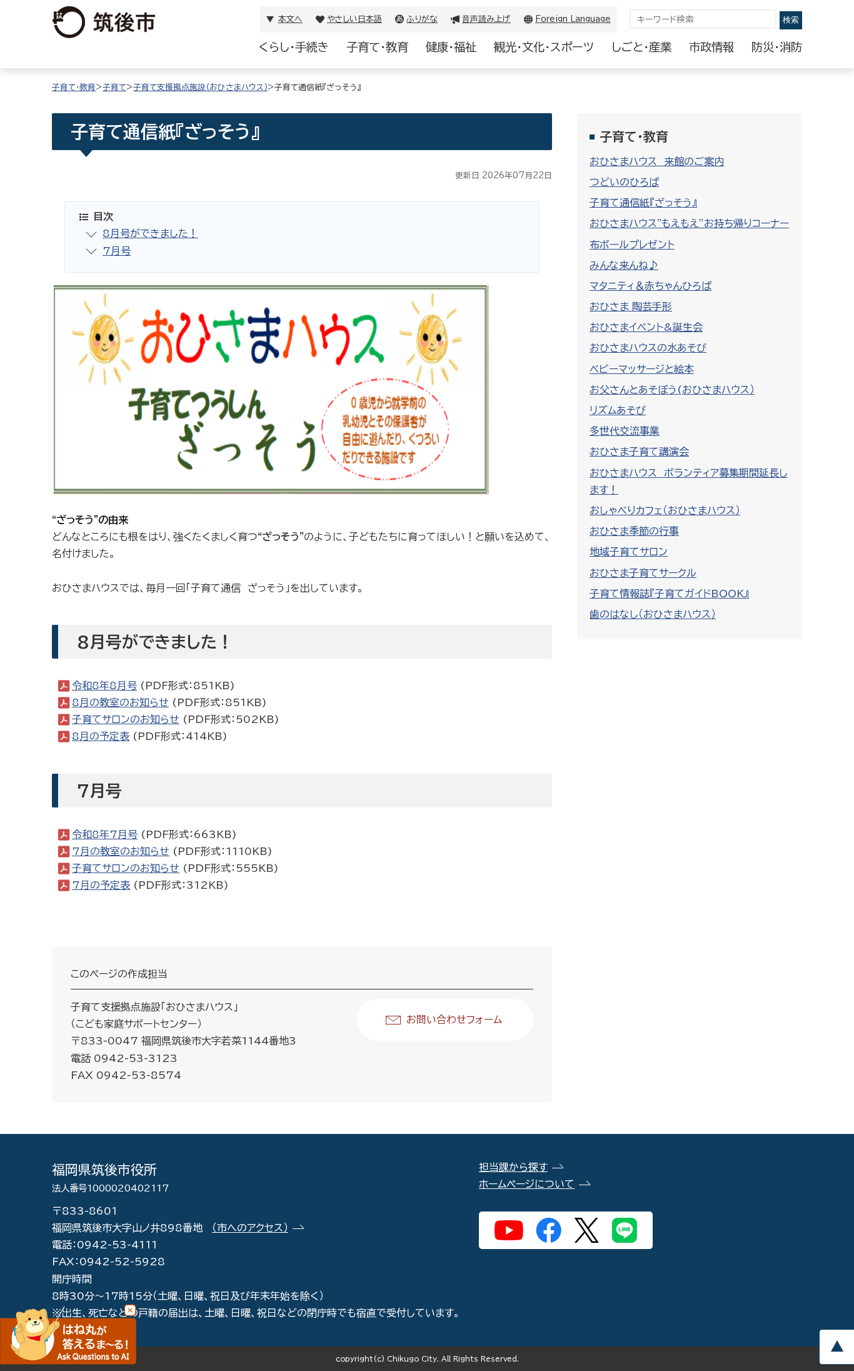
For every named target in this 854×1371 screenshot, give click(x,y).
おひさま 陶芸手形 (631, 306)
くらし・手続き (294, 47)
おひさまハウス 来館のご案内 (657, 161)
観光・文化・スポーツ (544, 47)
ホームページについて (527, 1184)
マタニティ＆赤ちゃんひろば (650, 286)
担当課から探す (513, 1167)
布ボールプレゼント (632, 245)
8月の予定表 (100, 736)
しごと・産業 (641, 47)
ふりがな (422, 19)
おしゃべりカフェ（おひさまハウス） (665, 510)
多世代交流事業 (625, 431)
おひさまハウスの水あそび (648, 348)
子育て (114, 87)
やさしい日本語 (354, 19)
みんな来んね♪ (624, 265)
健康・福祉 (451, 47)
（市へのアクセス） (250, 1228)
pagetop (836, 1347)
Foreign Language (573, 19)
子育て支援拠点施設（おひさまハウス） (200, 87)
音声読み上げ (486, 19)
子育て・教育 (377, 47)
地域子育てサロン (629, 552)
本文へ (290, 19)
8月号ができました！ (150, 233)
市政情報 (711, 47)
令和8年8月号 (104, 685)
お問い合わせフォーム (454, 1019)
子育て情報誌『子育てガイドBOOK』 (669, 594)
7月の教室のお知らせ (120, 851)
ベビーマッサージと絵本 (642, 369)
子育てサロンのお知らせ (125, 719)
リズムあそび (618, 410)
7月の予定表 (101, 885)
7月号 (117, 251)
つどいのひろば (624, 182)
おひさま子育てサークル (643, 573)
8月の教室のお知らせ (120, 702)
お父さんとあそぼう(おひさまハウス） (672, 390)
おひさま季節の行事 (634, 531)
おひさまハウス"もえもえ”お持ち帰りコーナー (689, 223)
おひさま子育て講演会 (639, 452)
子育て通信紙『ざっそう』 (643, 203)
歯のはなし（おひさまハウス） (653, 614)
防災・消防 (776, 47)
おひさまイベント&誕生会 (646, 327)
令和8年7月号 (105, 834)
